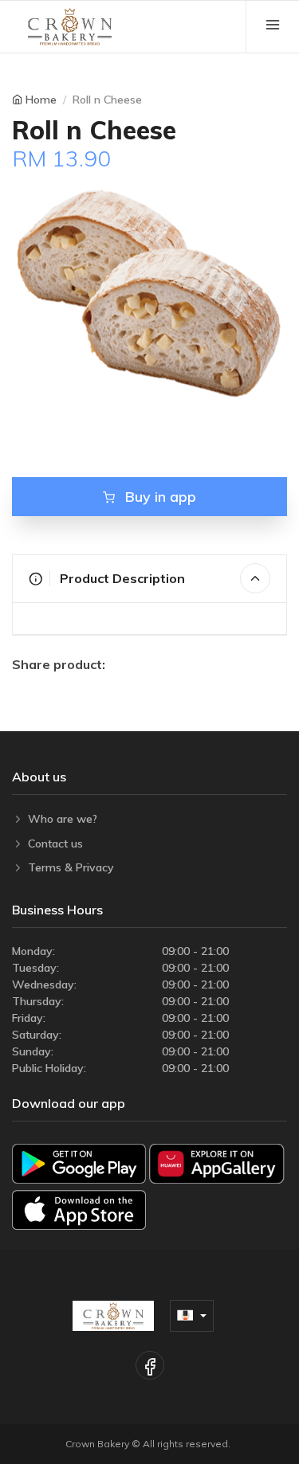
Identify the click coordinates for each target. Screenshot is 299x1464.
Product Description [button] (121, 578)
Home (41, 99)
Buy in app (158, 496)
